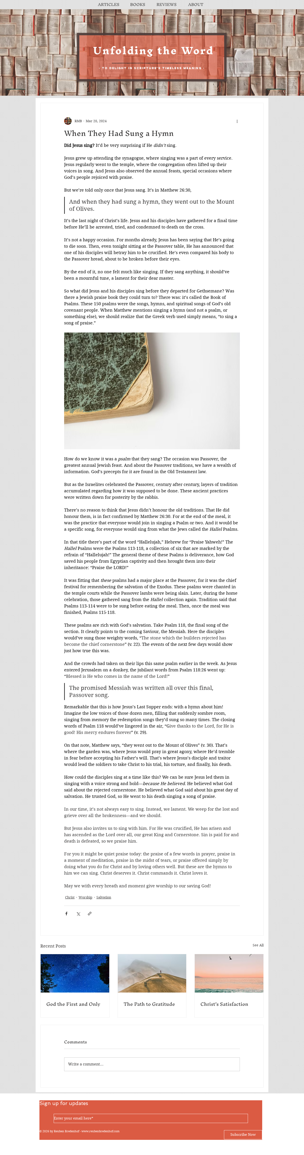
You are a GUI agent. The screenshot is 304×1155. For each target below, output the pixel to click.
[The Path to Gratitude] (152, 973)
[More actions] (237, 121)
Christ (70, 897)
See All (258, 945)
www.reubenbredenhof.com (100, 1131)
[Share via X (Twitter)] (78, 913)
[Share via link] (89, 913)
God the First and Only (73, 1004)
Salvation (103, 897)
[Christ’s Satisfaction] (229, 973)
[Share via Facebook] (66, 913)
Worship (85, 897)
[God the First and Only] (75, 973)
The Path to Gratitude (149, 1004)
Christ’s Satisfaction (224, 1004)
